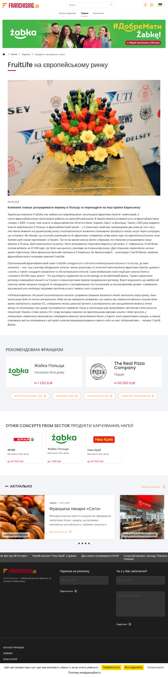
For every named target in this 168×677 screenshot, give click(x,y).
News (14, 54)
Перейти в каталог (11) (28, 396)
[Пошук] (111, 5)
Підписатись (66, 591)
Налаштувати (155, 667)
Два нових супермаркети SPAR (82, 556)
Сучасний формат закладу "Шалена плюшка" (127, 557)
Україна (26, 54)
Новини (84, 13)
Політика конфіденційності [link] (84, 673)
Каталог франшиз (67, 13)
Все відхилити (133, 667)
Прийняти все (111, 667)
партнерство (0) (97, 396)
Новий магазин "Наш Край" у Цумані (36, 556)
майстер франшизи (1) (136, 396)
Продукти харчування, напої (50, 54)
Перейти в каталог (150, 486)
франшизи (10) (65, 396)
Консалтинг (99, 13)
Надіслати (121, 624)
